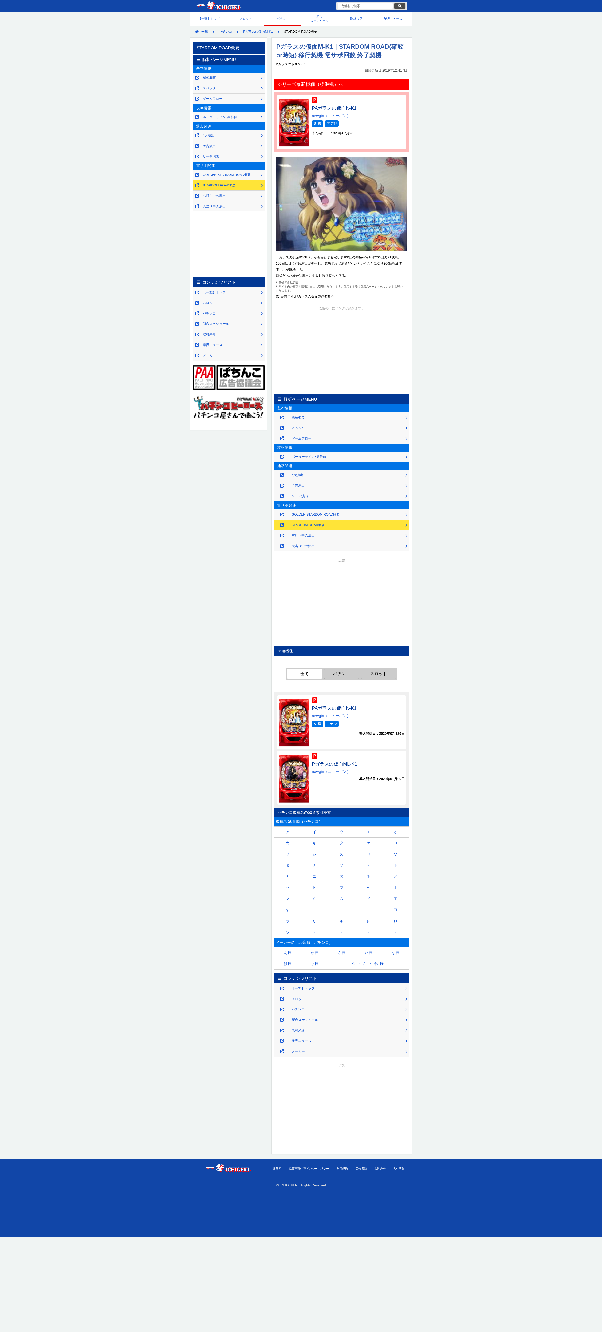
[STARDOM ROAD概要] (282, 525)
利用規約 (342, 1168)
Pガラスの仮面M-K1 (258, 31)
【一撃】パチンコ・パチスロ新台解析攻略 (218, 6)
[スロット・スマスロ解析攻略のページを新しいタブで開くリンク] (282, 999)
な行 (395, 953)
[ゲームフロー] (282, 438)
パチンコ (283, 18)
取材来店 (356, 18)
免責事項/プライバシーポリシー (309, 1168)
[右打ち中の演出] (282, 535)
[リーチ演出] (282, 496)
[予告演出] (282, 485)
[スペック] (282, 428)
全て (304, 673)
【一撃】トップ (209, 18)
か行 (314, 953)
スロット (246, 18)
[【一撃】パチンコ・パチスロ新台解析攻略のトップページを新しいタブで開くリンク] (282, 988)
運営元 (277, 1168)
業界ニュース (393, 18)
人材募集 (398, 1168)
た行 (368, 953)
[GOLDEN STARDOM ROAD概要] (282, 514)
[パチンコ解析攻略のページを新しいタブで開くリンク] (282, 1009)
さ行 (341, 953)
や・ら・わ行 (368, 964)
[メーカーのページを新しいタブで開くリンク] (282, 1051)
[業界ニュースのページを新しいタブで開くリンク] (282, 1041)
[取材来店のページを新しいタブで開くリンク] (282, 1030)
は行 (287, 964)
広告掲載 (361, 1168)
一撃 (204, 31)
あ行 (287, 953)
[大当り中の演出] (282, 546)
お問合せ (380, 1168)
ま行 (314, 964)
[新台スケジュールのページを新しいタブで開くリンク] (282, 1020)
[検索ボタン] (399, 6)
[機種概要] (282, 417)
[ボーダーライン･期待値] (282, 457)
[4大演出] (282, 475)
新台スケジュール (319, 19)
